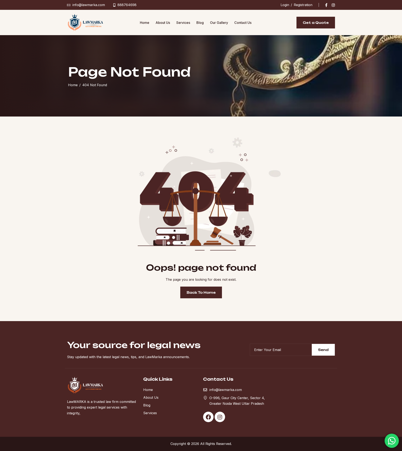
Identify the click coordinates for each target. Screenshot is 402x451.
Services (183, 22)
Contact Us (242, 22)
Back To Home (201, 292)
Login (285, 5)
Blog (200, 22)
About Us (163, 22)
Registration (303, 5)
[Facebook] (326, 5)
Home (144, 22)
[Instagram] (333, 5)
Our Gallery (219, 22)
